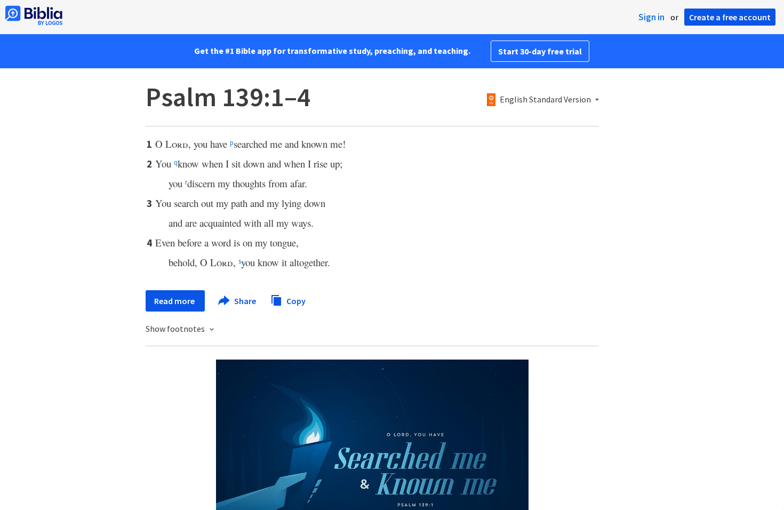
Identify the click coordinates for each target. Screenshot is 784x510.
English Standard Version (545, 100)
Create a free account (730, 17)
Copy (295, 300)
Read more (175, 301)
